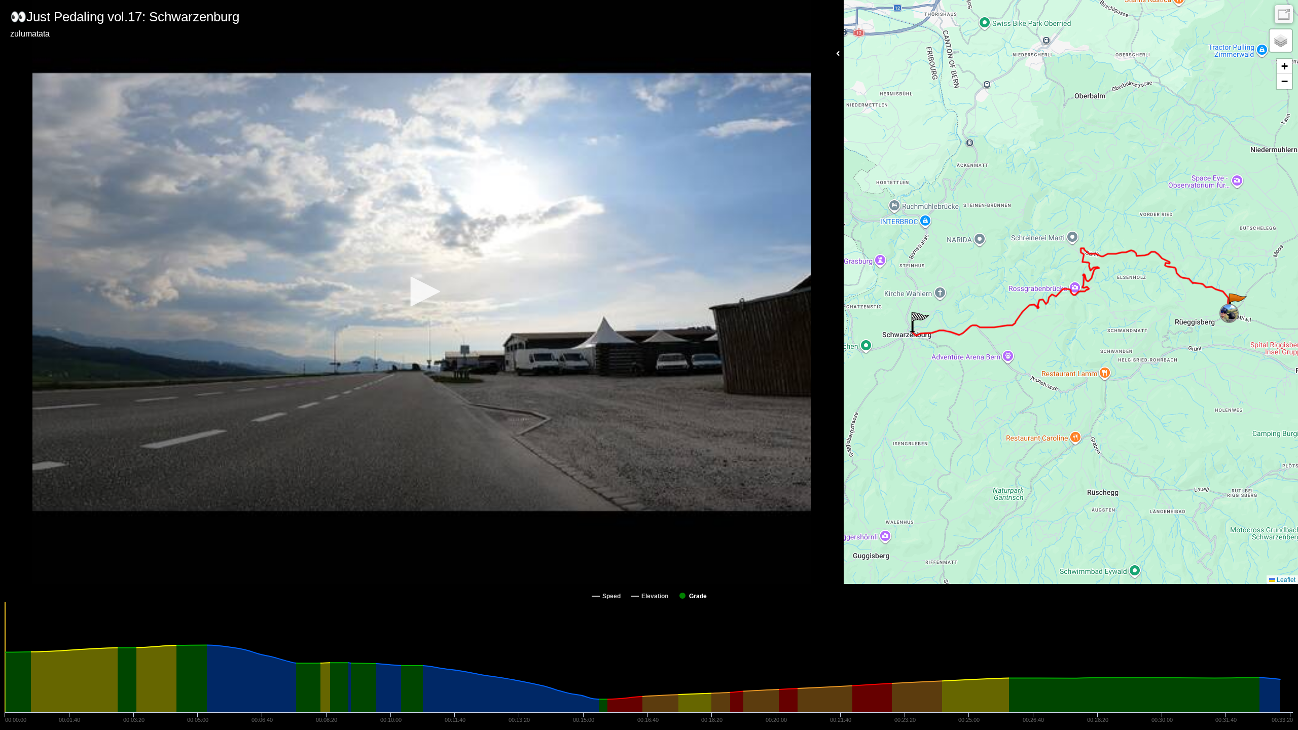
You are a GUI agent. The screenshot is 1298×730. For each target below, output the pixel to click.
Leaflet (1285, 579)
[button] (422, 291)
